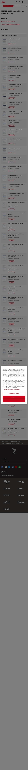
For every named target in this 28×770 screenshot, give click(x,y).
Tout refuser (14, 397)
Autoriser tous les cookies (14, 400)
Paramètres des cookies (14, 393)
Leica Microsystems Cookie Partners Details (11, 389)
